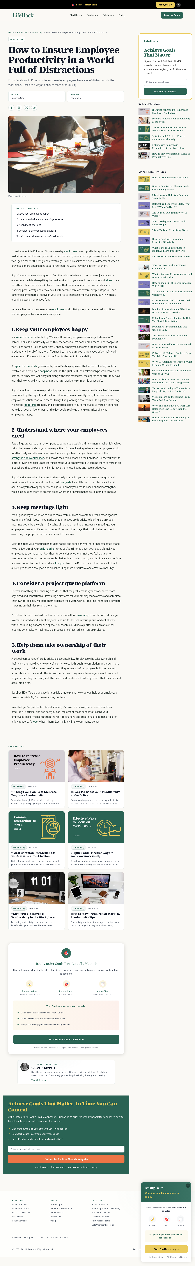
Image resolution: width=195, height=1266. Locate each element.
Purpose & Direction (101, 1212)
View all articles (38, 1080)
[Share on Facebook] (11, 108)
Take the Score (172, 15)
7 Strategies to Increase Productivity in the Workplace (33, 915)
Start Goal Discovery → (166, 1249)
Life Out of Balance (100, 1216)
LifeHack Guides (19, 1204)
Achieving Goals (19, 1220)
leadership (30, 404)
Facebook (16, 1237)
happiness (46, 371)
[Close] (178, 5)
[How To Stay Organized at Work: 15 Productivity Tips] (96, 888)
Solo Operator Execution (103, 1224)
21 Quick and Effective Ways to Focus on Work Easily (92, 854)
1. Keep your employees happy (33, 213)
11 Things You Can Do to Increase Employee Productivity (34, 793)
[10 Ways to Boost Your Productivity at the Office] (96, 766)
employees (70, 251)
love (35, 721)
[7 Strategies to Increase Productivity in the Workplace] (37, 888)
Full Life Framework (21, 1212)
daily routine (47, 548)
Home (11, 32)
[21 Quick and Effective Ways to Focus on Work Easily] (96, 827)
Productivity (22, 32)
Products (91, 15)
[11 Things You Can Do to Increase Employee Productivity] (37, 766)
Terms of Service (140, 1249)
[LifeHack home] (23, 15)
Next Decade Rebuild (101, 1220)
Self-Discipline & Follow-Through (106, 1208)
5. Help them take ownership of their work (39, 236)
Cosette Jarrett (19, 97)
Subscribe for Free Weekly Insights (66, 1159)
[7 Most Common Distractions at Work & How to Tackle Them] (37, 827)
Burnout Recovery (100, 1204)
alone (109, 280)
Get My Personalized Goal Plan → (66, 1039)
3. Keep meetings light (28, 224)
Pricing (122, 15)
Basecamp (82, 615)
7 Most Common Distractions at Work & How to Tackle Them (33, 854)
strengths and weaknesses (27, 458)
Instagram (28, 1237)
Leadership (37, 32)
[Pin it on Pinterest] (19, 108)
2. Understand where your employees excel (40, 219)
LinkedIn (64, 1237)
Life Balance (17, 1216)
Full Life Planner (57, 1212)
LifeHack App (56, 1204)
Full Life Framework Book (61, 1208)
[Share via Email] (34, 108)
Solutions (107, 15)
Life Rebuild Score (20, 1208)
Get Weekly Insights (165, 91)
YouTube (54, 1237)
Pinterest (40, 1237)
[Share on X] (27, 108)
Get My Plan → (165, 4)
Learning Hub (56, 1216)
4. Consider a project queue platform (36, 230)
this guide (65, 482)
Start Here (75, 15)
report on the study (25, 366)
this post (60, 563)
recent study (24, 337)
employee (58, 309)
